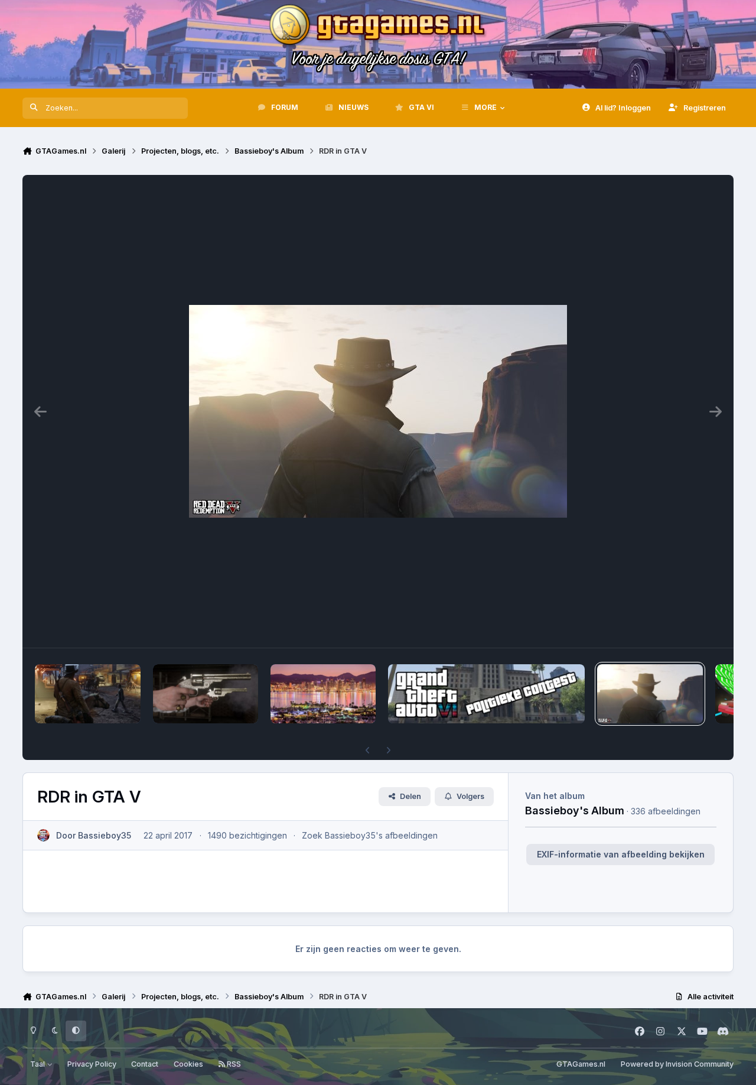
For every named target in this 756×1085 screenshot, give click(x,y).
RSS (233, 1064)
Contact (144, 1064)
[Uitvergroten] (378, 411)
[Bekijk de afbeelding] (87, 693)
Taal (38, 1064)
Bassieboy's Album (574, 810)
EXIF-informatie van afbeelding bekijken (621, 854)
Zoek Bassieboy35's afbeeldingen (370, 835)
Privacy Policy (91, 1064)
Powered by (677, 1064)
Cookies (188, 1064)
